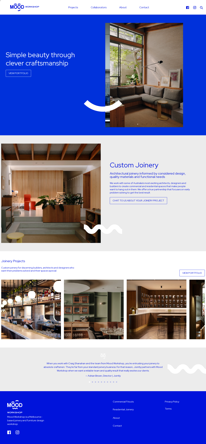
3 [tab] (142, 124)
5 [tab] (151, 124)
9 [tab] (113, 382)
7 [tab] (107, 382)
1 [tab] (133, 124)
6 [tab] (155, 124)
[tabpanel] (144, 75)
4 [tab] (146, 124)
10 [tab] (116, 382)
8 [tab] (110, 382)
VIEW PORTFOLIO (18, 73)
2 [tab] (137, 124)
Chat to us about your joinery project (138, 200)
